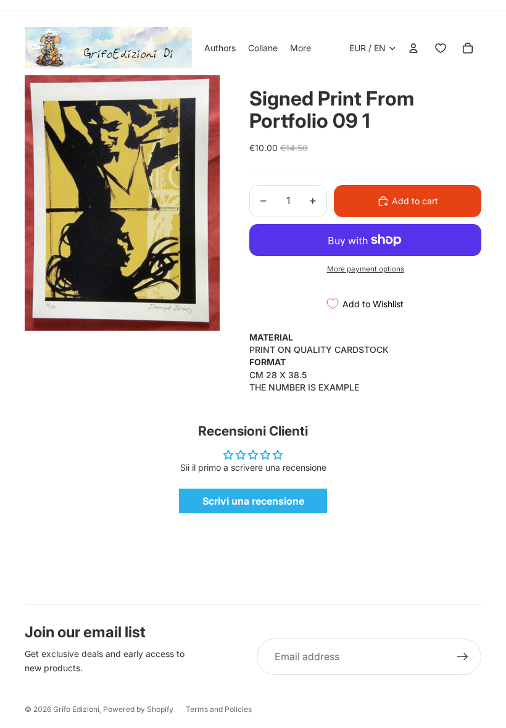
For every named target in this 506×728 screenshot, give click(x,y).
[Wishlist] (440, 48)
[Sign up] (463, 657)
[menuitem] (300, 48)
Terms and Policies (219, 709)
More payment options (365, 269)
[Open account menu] (413, 48)
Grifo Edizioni (76, 709)
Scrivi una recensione (253, 501)
